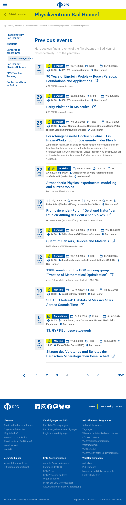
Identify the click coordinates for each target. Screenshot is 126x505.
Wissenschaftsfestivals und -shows (100, 433)
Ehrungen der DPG (52, 467)
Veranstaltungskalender (16, 463)
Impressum (79, 499)
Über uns (8, 420)
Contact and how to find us (16, 84)
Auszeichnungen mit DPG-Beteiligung (62, 486)
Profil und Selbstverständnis (18, 425)
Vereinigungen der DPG (55, 420)
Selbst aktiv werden (92, 425)
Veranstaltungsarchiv (20, 58)
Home (10, 26)
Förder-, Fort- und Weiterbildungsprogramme (95, 439)
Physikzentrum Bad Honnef (36, 26)
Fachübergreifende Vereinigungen (60, 429)
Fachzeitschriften (91, 475)
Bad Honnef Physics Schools (16, 66)
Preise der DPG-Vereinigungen (58, 482)
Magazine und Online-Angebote (98, 471)
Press (119, 406)
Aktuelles (87, 463)
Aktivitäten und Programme (96, 420)
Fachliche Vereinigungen (55, 425)
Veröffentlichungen (92, 458)
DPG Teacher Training (14, 75)
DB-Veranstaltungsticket (16, 467)
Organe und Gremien (14, 429)
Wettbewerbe (89, 449)
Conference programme (59, 26)
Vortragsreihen (90, 445)
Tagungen (87, 429)
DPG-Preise (49, 471)
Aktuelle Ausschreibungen (56, 463)
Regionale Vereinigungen (55, 433)
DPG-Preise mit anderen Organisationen (55, 477)
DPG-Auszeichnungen (54, 458)
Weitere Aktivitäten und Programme (100, 453)
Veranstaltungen (12, 458)
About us (18, 26)
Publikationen (89, 467)
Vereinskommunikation (15, 437)
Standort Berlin (11, 445)
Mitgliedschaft (11, 433)
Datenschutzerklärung (110, 499)
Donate (91, 406)
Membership (107, 406)
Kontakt (8, 449)
